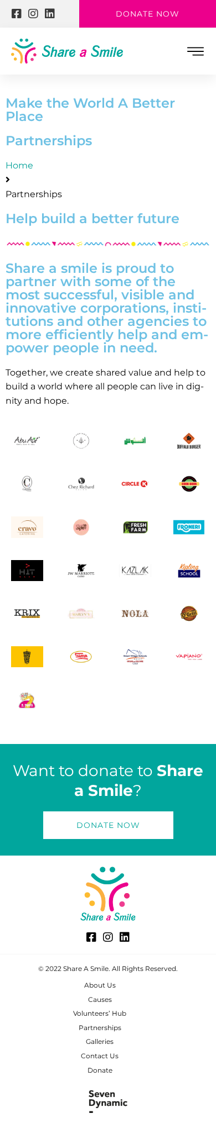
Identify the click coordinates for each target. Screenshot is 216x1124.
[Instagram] (33, 13)
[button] (195, 51)
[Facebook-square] (16, 13)
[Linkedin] (49, 13)
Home (19, 165)
